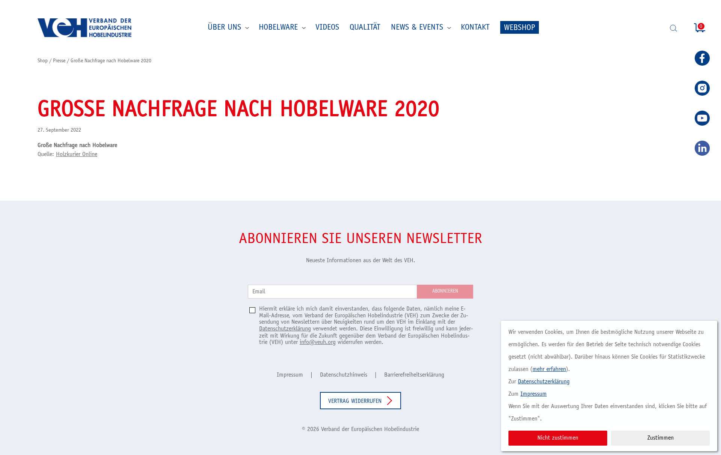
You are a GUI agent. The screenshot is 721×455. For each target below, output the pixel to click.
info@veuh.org (318, 342)
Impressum (290, 375)
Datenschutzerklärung (285, 329)
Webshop (519, 28)
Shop (43, 61)
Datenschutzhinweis (343, 375)
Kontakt (475, 28)
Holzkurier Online (76, 155)
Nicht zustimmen (557, 438)
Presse (59, 61)
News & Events (417, 28)
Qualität (365, 28)
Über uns (224, 28)
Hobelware (278, 28)
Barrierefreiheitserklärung (414, 375)
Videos (327, 28)
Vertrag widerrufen (355, 401)
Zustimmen (660, 438)
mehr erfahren (549, 369)
